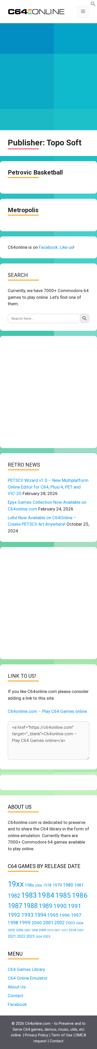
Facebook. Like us (56, 247)
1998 (13, 922)
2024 (39, 936)
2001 (48, 922)
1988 (30, 906)
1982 (14, 896)
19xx (16, 884)
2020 (80, 930)
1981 (79, 885)
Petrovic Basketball (35, 172)
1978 (47, 885)
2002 (59, 922)
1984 (46, 895)
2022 (21, 936)
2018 (72, 930)
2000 (37, 922)
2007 (27, 930)
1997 (76, 915)
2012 (65, 930)
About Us (17, 986)
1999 (25, 923)
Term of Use (61, 1035)
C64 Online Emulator (28, 978)
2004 (79, 923)
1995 (52, 915)
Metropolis (23, 210)
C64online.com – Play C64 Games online (47, 711)
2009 (42, 930)
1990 (60, 906)
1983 (29, 895)
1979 (57, 885)
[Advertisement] (48, 76)
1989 (45, 906)
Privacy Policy (36, 1035)
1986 (79, 895)
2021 (12, 936)
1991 (74, 906)
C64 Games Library (26, 969)
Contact (15, 995)
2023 (30, 936)
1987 (15, 906)
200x (38, 885)
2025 (46, 936)
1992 (14, 915)
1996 (64, 915)
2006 (19, 930)
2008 (35, 930)
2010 (50, 930)
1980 (68, 885)
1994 (40, 915)
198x (29, 885)
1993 (27, 915)
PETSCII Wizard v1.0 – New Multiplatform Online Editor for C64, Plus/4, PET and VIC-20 (48, 487)
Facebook (17, 1004)
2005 (11, 930)
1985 (63, 895)
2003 (70, 923)
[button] (93, 4)
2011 (57, 930)
